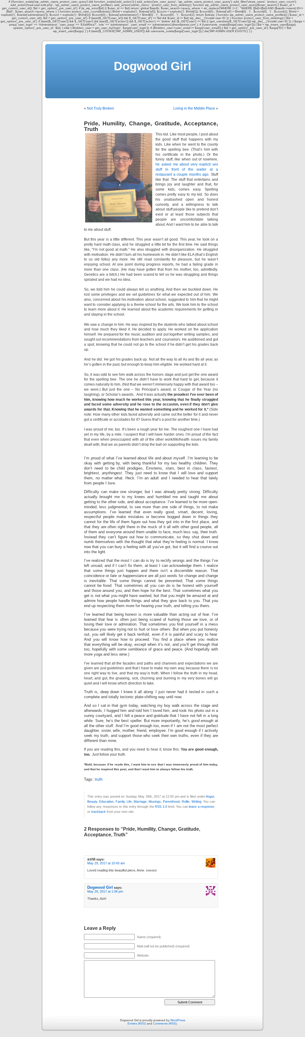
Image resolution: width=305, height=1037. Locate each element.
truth (98, 779)
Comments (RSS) (165, 1023)
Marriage (140, 801)
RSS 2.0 (161, 806)
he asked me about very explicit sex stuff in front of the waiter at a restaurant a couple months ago (186, 169)
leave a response (201, 806)
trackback (98, 811)
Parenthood (171, 801)
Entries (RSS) (136, 1023)
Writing (196, 801)
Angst (210, 796)
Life (129, 801)
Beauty (92, 801)
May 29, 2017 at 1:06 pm (105, 891)
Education (106, 801)
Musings (155, 801)
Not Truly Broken (100, 108)
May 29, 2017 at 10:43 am (106, 863)
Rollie (185, 801)
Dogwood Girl (152, 66)
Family (120, 801)
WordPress (177, 1020)
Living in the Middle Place (194, 108)
